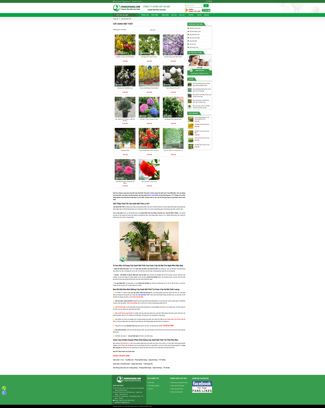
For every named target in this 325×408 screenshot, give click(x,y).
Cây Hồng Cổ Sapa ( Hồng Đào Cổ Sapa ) (125, 182)
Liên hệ (206, 15)
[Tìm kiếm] (206, 5)
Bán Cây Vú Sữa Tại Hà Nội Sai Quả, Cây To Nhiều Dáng (201, 101)
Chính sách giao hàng (177, 389)
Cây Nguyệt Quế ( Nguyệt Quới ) (173, 119)
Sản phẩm (165, 15)
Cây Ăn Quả (192, 44)
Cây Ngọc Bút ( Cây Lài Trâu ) (149, 57)
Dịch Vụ (181, 15)
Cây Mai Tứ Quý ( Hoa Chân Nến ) (125, 57)
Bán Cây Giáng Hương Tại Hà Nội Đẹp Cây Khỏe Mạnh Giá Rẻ (201, 84)
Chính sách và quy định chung (179, 382)
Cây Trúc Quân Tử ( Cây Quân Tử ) (173, 150)
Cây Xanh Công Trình (195, 28)
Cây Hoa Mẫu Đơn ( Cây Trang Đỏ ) (149, 150)
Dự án (199, 15)
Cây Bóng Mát (193, 41)
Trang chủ (145, 15)
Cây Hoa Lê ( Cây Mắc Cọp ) (125, 88)
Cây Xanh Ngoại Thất (195, 31)
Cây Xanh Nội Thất (194, 34)
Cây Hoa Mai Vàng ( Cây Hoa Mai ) (149, 88)
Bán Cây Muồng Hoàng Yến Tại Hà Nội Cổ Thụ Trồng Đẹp (202, 90)
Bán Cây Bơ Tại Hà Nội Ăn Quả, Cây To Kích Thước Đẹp (202, 95)
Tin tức (190, 15)
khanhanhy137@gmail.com (199, 73)
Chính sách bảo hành (177, 392)
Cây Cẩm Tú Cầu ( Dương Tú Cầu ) (149, 119)
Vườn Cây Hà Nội (153, 195)
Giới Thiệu (154, 15)
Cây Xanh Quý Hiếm (194, 38)
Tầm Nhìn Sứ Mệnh (154, 385)
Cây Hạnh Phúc (125, 150)
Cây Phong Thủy (193, 47)
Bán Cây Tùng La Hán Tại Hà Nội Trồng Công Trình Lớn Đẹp (201, 106)
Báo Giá (174, 15)
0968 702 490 (200, 70)
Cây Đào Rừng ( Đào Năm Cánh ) (173, 57)
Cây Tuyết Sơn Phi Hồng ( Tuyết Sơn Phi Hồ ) (125, 120)
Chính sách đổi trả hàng (177, 385)
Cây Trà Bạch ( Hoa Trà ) (173, 88)
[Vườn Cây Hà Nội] (126, 8)
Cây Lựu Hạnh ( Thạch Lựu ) (149, 181)
